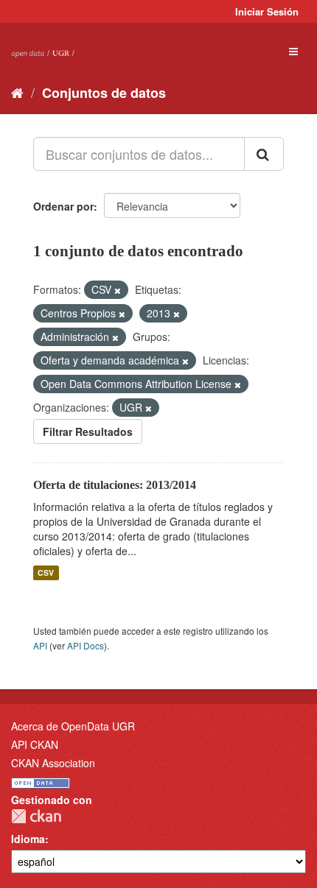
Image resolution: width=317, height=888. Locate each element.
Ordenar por (63, 206)
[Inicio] (17, 92)
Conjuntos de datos (104, 92)
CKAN (36, 816)
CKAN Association (53, 762)
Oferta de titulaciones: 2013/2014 (114, 485)
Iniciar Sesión (267, 11)
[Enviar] (264, 154)
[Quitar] (117, 290)
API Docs (85, 645)
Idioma (28, 838)
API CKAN (34, 744)
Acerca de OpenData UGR (73, 726)
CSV (46, 572)
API (40, 645)
